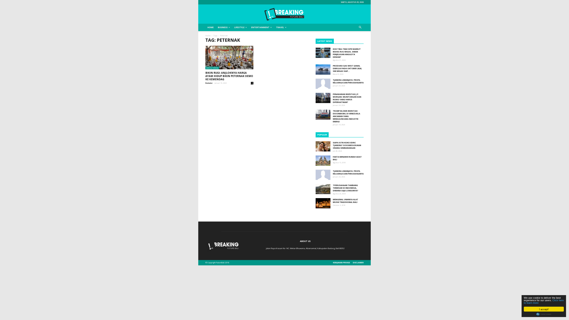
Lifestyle (239, 27)
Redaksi (208, 83)
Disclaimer (358, 262)
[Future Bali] (284, 14)
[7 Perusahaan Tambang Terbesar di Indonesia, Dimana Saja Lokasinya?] (323, 189)
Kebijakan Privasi (341, 262)
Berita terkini (212, 68)
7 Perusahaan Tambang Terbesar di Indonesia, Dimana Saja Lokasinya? (345, 188)
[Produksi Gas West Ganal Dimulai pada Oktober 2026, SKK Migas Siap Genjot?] (323, 69)
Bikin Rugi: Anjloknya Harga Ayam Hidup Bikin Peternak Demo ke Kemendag (229, 76)
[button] (360, 27)
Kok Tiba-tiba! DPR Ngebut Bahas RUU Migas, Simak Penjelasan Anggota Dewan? (347, 53)
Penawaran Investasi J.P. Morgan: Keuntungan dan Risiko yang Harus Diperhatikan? (347, 98)
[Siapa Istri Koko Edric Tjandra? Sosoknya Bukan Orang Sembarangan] (323, 146)
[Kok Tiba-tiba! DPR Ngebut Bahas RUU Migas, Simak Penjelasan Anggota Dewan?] (323, 53)
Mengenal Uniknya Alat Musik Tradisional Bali (345, 200)
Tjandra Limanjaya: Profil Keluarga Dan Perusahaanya (348, 81)
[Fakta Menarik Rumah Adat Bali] (323, 160)
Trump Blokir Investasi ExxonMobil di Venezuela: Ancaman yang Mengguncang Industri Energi (347, 116)
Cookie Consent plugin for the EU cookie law (543, 314)
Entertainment (260, 27)
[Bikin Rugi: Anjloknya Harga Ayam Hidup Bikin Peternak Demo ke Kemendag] (229, 57)
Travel (280, 27)
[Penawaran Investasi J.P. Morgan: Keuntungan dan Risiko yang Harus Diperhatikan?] (323, 98)
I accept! (544, 309)
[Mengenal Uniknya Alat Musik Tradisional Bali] (323, 203)
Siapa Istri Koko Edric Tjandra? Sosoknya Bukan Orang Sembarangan (347, 145)
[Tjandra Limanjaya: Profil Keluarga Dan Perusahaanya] (323, 84)
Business (223, 27)
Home (210, 27)
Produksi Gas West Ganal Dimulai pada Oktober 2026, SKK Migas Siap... (347, 68)
